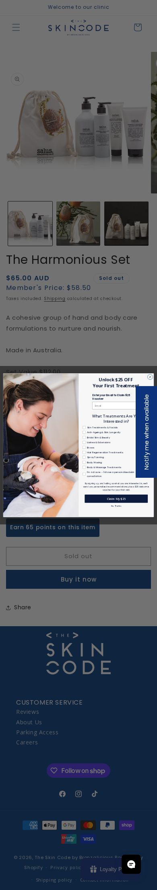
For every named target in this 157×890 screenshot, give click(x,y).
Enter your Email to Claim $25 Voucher (111, 397)
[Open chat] (131, 864)
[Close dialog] (150, 376)
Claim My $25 (116, 498)
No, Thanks (116, 505)
